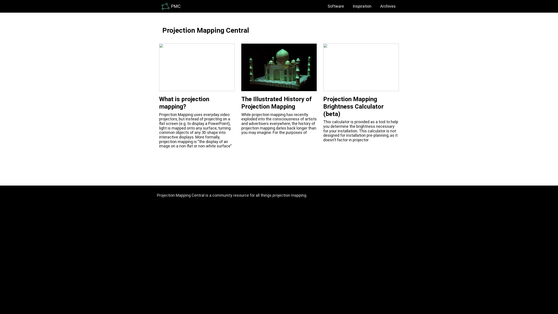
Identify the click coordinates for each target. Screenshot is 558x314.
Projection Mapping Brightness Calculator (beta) (353, 106)
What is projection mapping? (184, 103)
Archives (388, 6)
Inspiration (362, 6)
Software (336, 6)
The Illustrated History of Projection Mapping (276, 103)
